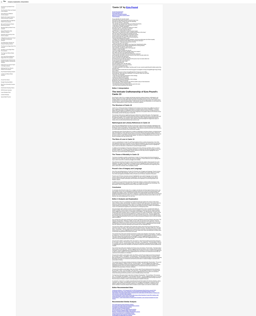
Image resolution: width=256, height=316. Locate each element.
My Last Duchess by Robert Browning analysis (7, 24)
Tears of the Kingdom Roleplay (119, 14)
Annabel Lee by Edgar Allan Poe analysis (7, 50)
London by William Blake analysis (7, 74)
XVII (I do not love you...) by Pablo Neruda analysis (124, 309)
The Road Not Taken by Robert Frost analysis (8, 11)
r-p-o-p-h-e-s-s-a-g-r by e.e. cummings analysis (123, 313)
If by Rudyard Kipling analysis (8, 71)
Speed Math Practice (6, 97)
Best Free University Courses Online (8, 85)
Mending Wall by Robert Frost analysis (8, 28)
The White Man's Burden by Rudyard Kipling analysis (7, 43)
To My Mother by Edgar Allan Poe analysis (122, 315)
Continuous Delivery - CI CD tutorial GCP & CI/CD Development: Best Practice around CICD (134, 290)
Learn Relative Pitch (6, 92)
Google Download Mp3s (6, 82)
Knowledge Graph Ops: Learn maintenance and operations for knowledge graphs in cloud (133, 291)
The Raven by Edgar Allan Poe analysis (8, 47)
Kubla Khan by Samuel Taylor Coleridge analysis (8, 65)
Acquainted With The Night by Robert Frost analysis (8, 21)
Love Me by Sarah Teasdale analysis (121, 308)
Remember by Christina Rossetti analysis (122, 307)
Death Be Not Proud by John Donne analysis (8, 35)
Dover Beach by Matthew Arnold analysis (7, 14)
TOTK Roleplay (116, 16)
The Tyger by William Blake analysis (7, 53)
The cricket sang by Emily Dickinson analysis (123, 304)
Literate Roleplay (5, 94)
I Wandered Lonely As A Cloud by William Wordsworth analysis (8, 39)
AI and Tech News (5, 79)
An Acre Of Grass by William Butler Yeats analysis (124, 310)
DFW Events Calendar (6, 90)
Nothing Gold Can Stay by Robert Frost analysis (7, 69)
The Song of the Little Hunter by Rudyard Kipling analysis (125, 305)
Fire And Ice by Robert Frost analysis (7, 7)
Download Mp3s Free (117, 13)
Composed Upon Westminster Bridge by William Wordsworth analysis (8, 61)
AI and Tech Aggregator (117, 11)
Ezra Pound (132, 7)
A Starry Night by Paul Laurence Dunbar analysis (123, 314)
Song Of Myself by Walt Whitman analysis (6, 31)
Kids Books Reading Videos (7, 87)
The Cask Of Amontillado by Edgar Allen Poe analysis (7, 57)
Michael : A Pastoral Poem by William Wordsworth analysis (126, 311)
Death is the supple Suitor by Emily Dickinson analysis (8, 18)
